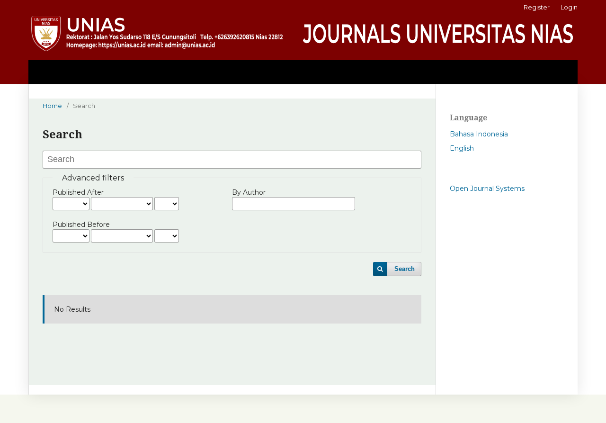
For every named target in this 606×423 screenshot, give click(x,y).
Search (404, 268)
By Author (249, 192)
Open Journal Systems (487, 188)
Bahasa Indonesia (479, 134)
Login (569, 7)
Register (537, 7)
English (462, 148)
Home (52, 105)
